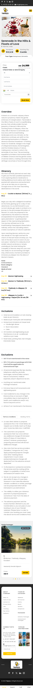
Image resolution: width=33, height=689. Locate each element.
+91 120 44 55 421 (10, 641)
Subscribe (9, 653)
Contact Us (6, 602)
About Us (5, 597)
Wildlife (20, 606)
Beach (19, 604)
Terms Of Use (7, 599)
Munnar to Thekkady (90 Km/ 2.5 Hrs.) (15, 282)
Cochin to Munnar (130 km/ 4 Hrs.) (15, 195)
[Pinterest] (2, 1)
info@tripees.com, (22, 4)
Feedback (6, 613)
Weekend (20, 597)
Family (20, 602)
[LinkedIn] (10, 1)
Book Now (25, 100)
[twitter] (7, 1)
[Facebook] (4, 1)
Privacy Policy (7, 604)
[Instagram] (12, 1)
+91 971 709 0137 (9, 639)
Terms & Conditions (9, 417)
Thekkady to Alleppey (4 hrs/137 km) (14, 289)
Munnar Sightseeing (12, 276)
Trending (6, 608)
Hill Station (21, 599)
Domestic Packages (23, 617)
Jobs (4, 606)
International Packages (22, 619)
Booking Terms (25, 417)
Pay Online (6, 611)
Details (25, 573)
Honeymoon (21, 608)
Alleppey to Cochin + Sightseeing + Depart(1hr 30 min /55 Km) (14, 297)
